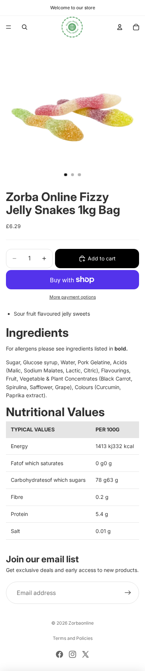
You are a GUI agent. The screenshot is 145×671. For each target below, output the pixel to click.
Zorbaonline (81, 623)
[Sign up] (128, 593)
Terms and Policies (73, 638)
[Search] (24, 27)
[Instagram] (72, 654)
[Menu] (8, 27)
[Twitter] (85, 654)
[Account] (120, 27)
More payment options (72, 297)
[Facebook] (59, 654)
